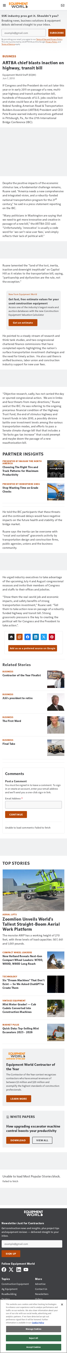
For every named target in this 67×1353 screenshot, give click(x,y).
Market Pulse (10, 1024)
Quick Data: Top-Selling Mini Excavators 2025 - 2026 (20, 1030)
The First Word (11, 721)
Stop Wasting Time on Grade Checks (20, 489)
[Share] (27, 637)
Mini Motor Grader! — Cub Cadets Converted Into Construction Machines (19, 1008)
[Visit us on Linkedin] (18, 1269)
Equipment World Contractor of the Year (30, 1066)
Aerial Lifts (9, 914)
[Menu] (4, 5)
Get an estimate (23, 322)
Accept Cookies (33, 1347)
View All (42, 1140)
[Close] (62, 1304)
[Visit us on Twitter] (11, 1269)
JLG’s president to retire (17, 698)
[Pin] (52, 637)
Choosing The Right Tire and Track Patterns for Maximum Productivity (20, 470)
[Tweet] (44, 637)
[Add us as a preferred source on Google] (19, 637)
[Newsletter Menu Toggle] (63, 5)
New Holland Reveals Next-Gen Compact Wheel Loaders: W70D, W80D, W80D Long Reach (22, 960)
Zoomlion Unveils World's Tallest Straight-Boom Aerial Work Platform (31, 924)
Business (9, 56)
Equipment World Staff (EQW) (19, 74)
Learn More (18, 1098)
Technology (9, 976)
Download (18, 1140)
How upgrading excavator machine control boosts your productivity (33, 1128)
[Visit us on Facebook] (4, 1269)
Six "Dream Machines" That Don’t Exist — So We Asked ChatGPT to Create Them (23, 984)
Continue (16, 814)
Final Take (8, 744)
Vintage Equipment (14, 1000)
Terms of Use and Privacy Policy (49, 39)
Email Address (14, 798)
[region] (33, 1326)
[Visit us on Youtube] (26, 1269)
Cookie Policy (38, 1322)
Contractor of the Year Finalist (21, 675)
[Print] (11, 637)
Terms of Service (8, 44)
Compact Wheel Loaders (17, 952)
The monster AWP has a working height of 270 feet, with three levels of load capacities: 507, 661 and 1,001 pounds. (32, 939)
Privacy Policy (51, 41)
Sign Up (11, 1253)
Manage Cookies (33, 1329)
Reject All (33, 1338)
